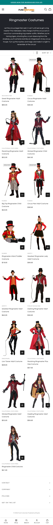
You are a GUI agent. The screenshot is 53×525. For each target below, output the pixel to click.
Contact (6, 483)
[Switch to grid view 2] (37, 53)
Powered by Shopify (34, 513)
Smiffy (29, 253)
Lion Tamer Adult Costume (12, 361)
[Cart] (50, 9)
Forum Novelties (33, 306)
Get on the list (9, 502)
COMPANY (6, 489)
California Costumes (10, 148)
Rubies (30, 95)
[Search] (45, 9)
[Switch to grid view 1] (33, 53)
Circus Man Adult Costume (37, 204)
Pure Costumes (22, 513)
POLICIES (5, 496)
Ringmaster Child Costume (12, 467)
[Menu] (3, 9)
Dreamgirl (6, 358)
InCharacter (7, 95)
